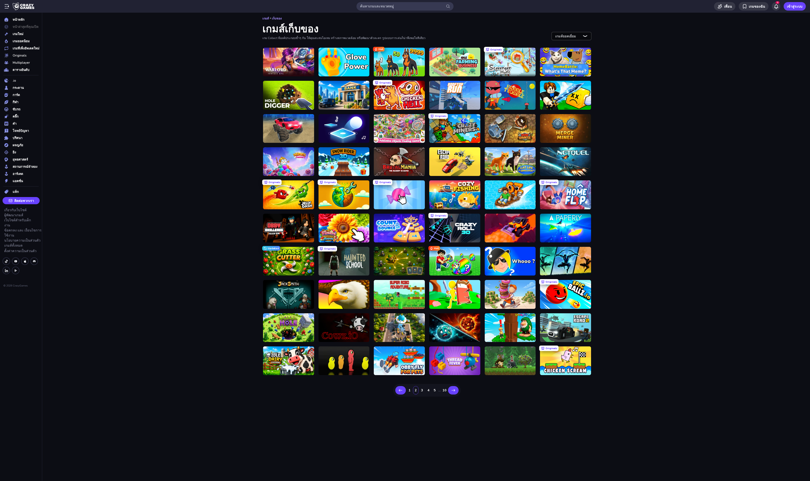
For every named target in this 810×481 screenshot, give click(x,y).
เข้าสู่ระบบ (794, 6)
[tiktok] (6, 261)
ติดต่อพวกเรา (24, 201)
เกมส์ (265, 18)
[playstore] (15, 270)
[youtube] (15, 261)
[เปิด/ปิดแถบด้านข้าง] (7, 6)
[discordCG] (34, 261)
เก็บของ (277, 18)
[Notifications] (776, 6)
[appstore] (25, 261)
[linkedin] (6, 270)
